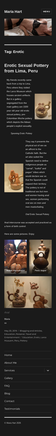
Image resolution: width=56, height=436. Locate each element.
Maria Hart (13, 12)
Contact (9, 401)
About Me (10, 362)
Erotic (37, 337)
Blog (7, 393)
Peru (16, 340)
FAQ (6, 385)
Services (9, 370)
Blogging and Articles (31, 330)
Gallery (8, 378)
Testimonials (12, 408)
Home (8, 355)
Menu (46, 11)
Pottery (23, 340)
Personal (20, 334)
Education (9, 334)
